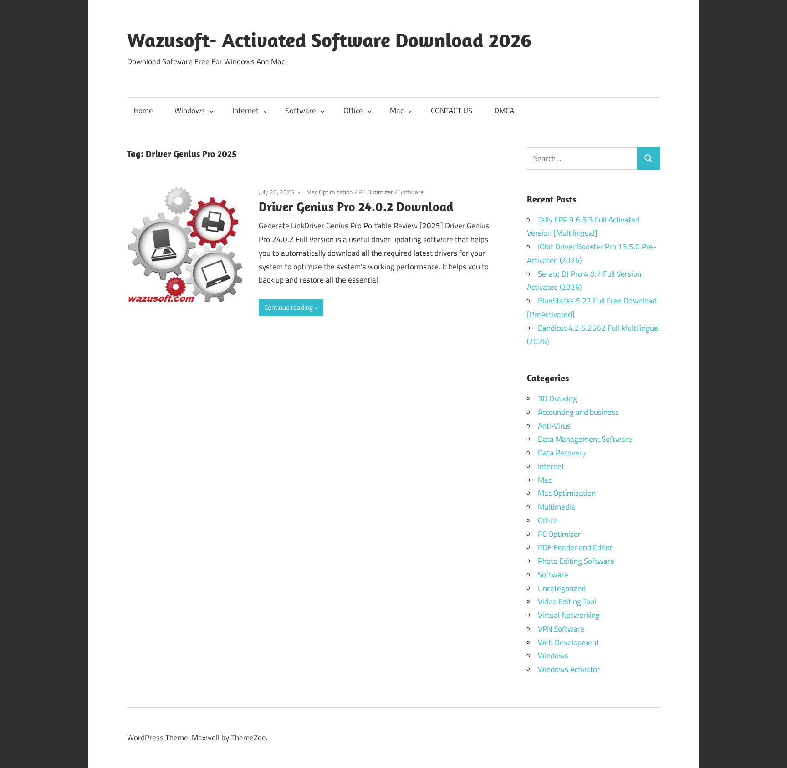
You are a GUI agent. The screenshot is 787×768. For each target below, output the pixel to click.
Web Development (568, 642)
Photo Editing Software (576, 561)
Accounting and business (578, 412)
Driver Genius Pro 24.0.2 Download (356, 206)
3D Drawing (557, 398)
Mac (397, 110)
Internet (245, 110)
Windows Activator (569, 669)
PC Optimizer (375, 192)
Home (143, 110)
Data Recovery (562, 453)
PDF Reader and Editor (575, 547)
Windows (189, 110)
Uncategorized (562, 588)
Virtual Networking (569, 615)
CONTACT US (451, 110)
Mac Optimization (329, 192)
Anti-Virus (554, 426)
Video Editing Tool (567, 601)
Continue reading (288, 307)
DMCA (504, 110)
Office (353, 110)
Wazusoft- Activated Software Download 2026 (329, 40)
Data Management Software (585, 439)
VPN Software (561, 629)
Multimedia (556, 507)
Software (301, 110)
